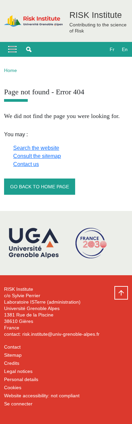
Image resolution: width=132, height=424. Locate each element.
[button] (29, 49)
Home (10, 70)
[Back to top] (121, 293)
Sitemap (13, 355)
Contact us (26, 164)
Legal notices (18, 371)
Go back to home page (39, 186)
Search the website (36, 148)
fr (112, 49)
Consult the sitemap (37, 156)
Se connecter (18, 403)
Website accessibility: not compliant (42, 395)
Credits (11, 363)
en (125, 49)
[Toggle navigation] (12, 49)
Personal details (21, 379)
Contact (12, 347)
